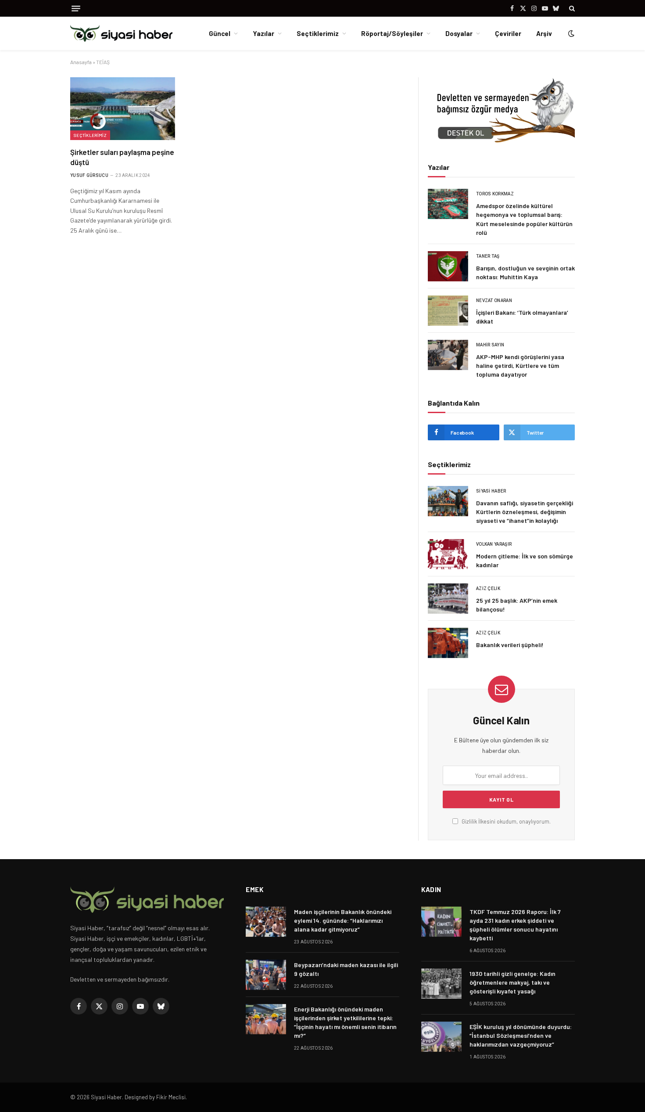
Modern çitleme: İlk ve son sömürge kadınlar (524, 560)
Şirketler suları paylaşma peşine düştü (122, 157)
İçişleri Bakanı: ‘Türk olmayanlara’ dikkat (522, 317)
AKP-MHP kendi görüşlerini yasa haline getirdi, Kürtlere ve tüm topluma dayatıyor (520, 365)
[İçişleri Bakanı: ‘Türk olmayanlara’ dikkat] (448, 310)
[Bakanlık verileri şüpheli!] (448, 643)
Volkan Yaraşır (494, 544)
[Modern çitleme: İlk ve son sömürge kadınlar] (448, 554)
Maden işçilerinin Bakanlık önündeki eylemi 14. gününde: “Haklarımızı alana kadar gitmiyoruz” (342, 920)
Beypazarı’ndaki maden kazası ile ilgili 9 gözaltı (346, 969)
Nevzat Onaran (494, 300)
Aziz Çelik (488, 588)
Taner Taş (488, 256)
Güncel (219, 33)
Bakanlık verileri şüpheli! (510, 644)
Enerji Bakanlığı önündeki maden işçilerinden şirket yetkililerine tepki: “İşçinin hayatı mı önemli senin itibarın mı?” (345, 1022)
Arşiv (544, 33)
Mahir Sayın (490, 344)
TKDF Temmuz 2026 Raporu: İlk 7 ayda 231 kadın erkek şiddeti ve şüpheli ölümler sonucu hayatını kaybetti (515, 925)
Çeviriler (508, 33)
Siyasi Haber (491, 491)
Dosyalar (459, 33)
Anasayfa (81, 62)
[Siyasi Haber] (121, 33)
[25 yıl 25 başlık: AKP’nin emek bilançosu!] (448, 598)
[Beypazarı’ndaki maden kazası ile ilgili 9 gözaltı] (266, 975)
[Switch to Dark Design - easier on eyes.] (570, 33)
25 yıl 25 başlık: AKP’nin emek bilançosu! (516, 605)
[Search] (571, 8)
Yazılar (263, 33)
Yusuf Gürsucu (89, 175)
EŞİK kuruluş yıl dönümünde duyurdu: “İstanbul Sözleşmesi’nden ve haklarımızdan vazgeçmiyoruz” (520, 1035)
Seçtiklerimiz (318, 33)
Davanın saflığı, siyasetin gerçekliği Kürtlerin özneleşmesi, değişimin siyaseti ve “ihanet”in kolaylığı (524, 511)
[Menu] (76, 8)
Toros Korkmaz (495, 193)
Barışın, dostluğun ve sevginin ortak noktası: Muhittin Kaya (525, 272)
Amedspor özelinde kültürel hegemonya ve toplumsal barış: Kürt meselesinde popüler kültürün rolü (524, 219)
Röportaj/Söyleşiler (392, 33)
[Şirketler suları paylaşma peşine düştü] (122, 108)
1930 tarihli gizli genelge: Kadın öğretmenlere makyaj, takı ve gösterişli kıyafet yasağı (512, 982)
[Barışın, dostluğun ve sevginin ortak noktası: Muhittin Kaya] (448, 266)
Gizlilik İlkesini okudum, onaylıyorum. (505, 821)
